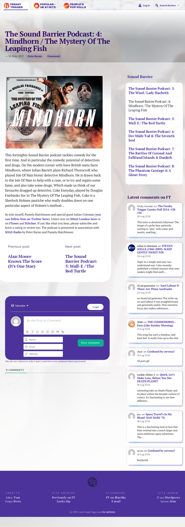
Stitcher (30, 223)
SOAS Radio (13, 232)
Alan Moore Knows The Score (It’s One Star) (25, 261)
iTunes (14, 223)
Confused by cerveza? (161, 351)
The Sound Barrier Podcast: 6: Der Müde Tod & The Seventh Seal (151, 135)
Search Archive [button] (168, 5)
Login (95, 307)
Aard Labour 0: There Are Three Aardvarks (158, 287)
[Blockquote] (57, 332)
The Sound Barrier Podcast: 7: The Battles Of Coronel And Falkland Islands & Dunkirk (151, 153)
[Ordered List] (47, 332)
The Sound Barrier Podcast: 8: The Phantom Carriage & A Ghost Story (151, 170)
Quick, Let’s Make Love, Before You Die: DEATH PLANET (156, 378)
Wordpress (172, 497)
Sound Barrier (140, 76)
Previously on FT (63, 497)
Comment (53, 56)
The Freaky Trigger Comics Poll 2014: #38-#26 (156, 209)
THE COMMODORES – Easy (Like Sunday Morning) (156, 323)
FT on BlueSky (116, 497)
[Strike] (42, 332)
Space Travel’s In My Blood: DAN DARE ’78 (154, 416)
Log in (146, 5)
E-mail (116, 501)
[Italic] (32, 332)
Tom (17, 497)
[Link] (62, 332)
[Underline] (37, 332)
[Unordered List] (52, 332)
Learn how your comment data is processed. (63, 361)
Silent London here (83, 219)
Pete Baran (35, 56)
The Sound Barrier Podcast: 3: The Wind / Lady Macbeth (151, 90)
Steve (17, 501)
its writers (108, 512)
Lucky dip (63, 501)
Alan (172, 501)
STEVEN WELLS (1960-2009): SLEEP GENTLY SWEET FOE (155, 249)
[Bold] (27, 332)
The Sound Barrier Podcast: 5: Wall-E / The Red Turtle (81, 264)
